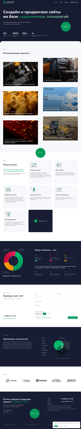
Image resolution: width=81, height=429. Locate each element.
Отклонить (60, 426)
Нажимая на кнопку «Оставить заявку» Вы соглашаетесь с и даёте (43, 317)
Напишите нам (20, 401)
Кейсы (61, 2)
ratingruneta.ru (7, 412)
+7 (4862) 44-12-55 (74, 2)
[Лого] (8, 2)
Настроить (65, 426)
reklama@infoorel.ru (9, 318)
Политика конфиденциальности (32, 424)
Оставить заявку (73, 317)
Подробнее (55, 424)
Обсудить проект (43, 221)
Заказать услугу (46, 180)
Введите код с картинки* (40, 311)
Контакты (66, 2)
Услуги (56, 2)
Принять (56, 426)
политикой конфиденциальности (46, 317)
